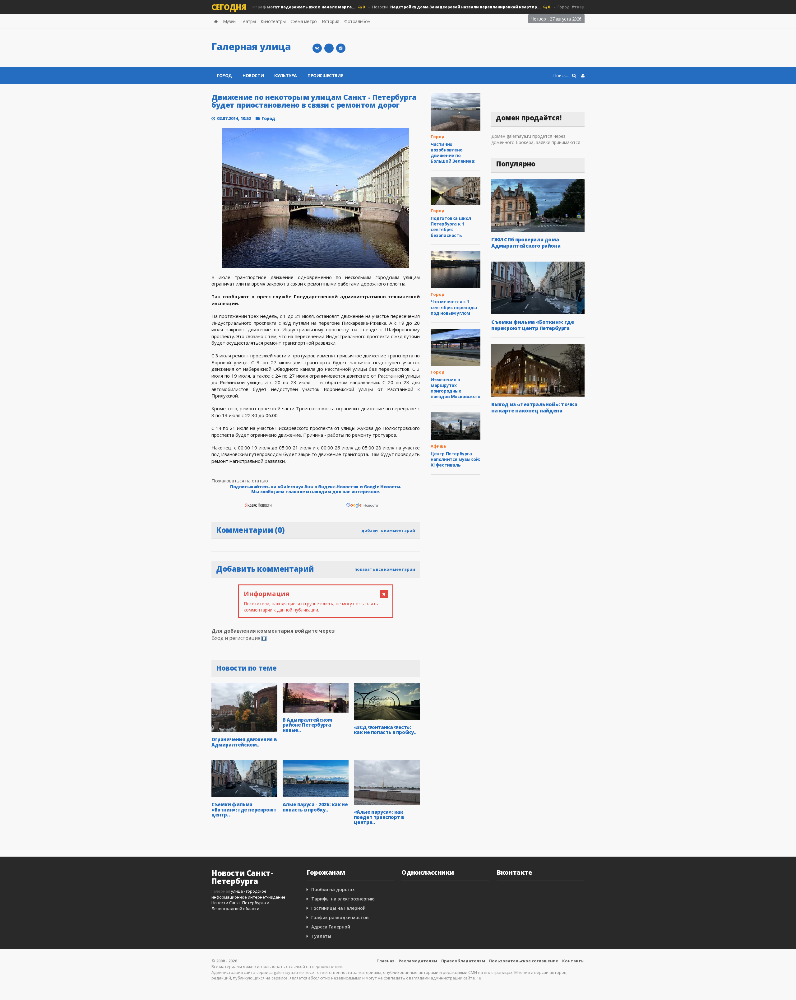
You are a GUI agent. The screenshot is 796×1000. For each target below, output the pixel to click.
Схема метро (303, 21)
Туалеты (321, 936)
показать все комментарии (384, 569)
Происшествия (325, 75)
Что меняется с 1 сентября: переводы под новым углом (454, 307)
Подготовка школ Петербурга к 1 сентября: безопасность (451, 226)
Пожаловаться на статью (239, 480)
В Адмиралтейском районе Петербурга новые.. (307, 725)
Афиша (438, 446)
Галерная (220, 891)
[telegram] (329, 48)
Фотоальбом (357, 21)
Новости (442, 7)
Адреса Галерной (330, 927)
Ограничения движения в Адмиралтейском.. (243, 742)
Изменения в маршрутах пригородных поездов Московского (455, 388)
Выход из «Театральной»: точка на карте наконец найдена (534, 407)
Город (255, 7)
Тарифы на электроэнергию (343, 899)
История (330, 21)
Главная (386, 961)
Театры (248, 21)
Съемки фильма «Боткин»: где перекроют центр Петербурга (532, 325)
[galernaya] (340, 48)
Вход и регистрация (235, 638)
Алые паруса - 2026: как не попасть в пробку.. (315, 807)
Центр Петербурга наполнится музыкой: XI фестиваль (455, 459)
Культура (285, 75)
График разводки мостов (340, 917)
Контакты (573, 961)
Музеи (229, 21)
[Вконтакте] (317, 48)
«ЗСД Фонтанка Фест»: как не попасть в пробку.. (385, 730)
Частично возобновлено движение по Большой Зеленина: (453, 152)
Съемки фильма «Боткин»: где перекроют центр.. (243, 809)
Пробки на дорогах (333, 889)
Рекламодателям (418, 961)
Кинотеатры (273, 21)
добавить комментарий (388, 530)
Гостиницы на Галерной (338, 908)
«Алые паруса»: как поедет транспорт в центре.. (379, 817)
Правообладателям (463, 961)
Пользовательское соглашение (523, 961)
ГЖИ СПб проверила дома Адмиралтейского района (525, 242)
